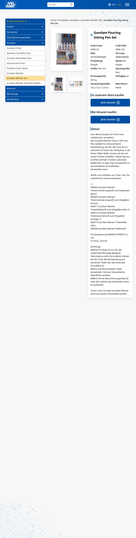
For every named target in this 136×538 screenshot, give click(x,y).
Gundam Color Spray (17, 68)
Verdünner (12, 32)
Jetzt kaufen (108, 102)
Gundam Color (14, 48)
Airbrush (11, 88)
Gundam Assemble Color (19, 58)
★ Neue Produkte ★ (17, 21)
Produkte (63, 20)
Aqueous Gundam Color (19, 53)
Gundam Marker (15, 73)
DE (119, 4)
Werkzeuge (12, 93)
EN (113, 4)
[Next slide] (80, 84)
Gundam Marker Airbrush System (24, 83)
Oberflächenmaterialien (19, 37)
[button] (58, 84)
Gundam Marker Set (17, 78)
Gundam (11, 42)
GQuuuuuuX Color (16, 63)
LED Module (13, 99)
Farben (10, 26)
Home (53, 20)
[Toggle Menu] (127, 5)
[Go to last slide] (52, 84)
